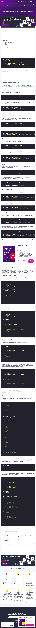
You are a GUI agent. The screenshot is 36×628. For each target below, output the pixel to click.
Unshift (6, 44)
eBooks (18, 1)
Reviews (26, 1)
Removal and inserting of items (10, 47)
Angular (24, 617)
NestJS (31, 617)
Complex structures (7, 53)
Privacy (17, 620)
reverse (26, 85)
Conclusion (6, 54)
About (23, 1)
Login (33, 1)
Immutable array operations (8, 42)
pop (17, 85)
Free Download (29, 625)
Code (21, 1)
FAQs (15, 620)
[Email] (24, 260)
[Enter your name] (19, 260)
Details (9, 625)
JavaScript (18, 13)
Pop (5, 45)
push (15, 85)
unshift (23, 85)
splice (19, 85)
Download (30, 260)
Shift (5, 46)
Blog (28, 1)
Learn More (5, 25)
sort (29, 85)
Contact (31, 1)
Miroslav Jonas (13, 13)
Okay (12, 625)
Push (5, 43)
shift (21, 85)
